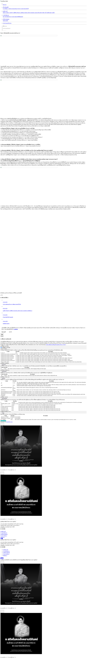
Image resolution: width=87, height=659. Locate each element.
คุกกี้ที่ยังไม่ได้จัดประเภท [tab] (5, 411)
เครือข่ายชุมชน (6, 19)
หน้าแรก (4, 4)
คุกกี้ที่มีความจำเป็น (6, 347)
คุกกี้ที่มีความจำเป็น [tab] (4, 346)
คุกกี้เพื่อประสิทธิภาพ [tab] (4, 370)
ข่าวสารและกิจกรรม (7, 23)
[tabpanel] (43, 356)
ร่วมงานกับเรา (4, 535)
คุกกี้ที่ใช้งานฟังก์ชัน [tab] (4, 363)
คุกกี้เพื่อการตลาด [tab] (4, 397)
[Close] (2, 424)
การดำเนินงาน (6, 15)
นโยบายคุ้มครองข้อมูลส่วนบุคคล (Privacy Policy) (56, 344)
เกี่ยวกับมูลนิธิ (5, 7)
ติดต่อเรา (3, 537)
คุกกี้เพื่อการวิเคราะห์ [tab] (4, 376)
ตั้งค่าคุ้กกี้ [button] (4, 331)
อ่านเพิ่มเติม (15, 329)
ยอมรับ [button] (10, 331)
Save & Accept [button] (3, 420)
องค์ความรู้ (5, 11)
